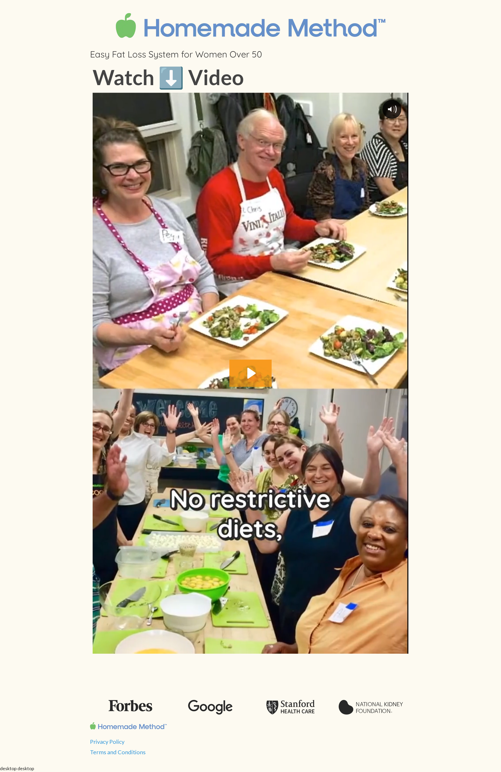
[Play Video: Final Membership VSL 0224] (250, 373)
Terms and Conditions (118, 752)
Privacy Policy (107, 741)
